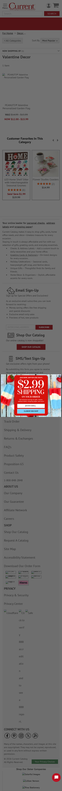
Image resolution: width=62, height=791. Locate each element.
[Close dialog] (59, 376)
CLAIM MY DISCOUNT (31, 411)
